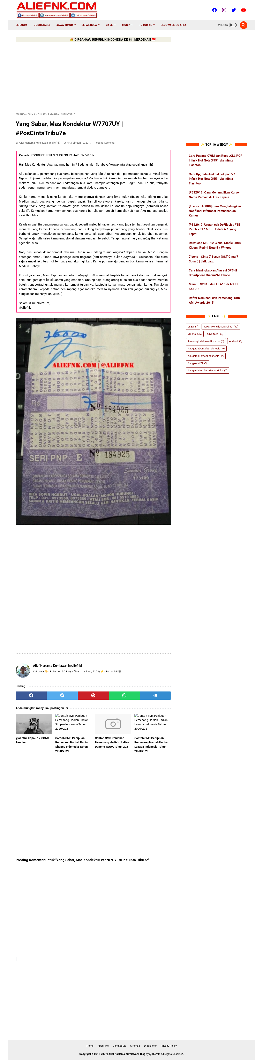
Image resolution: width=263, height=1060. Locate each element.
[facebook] (31, 695)
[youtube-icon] (243, 10)
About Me (103, 1045)
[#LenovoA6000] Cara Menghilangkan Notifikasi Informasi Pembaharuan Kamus (215, 210)
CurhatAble (42, 24)
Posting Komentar (105, 142)
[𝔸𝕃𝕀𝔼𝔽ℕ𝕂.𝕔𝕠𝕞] (59, 10)
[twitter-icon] (233, 10)
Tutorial (145, 24)
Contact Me (119, 1045)
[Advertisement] (93, 76)
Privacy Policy (169, 1045)
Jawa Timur (65, 24)
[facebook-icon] (214, 10)
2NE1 (193, 326)
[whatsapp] (124, 695)
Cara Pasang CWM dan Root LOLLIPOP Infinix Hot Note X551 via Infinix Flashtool (215, 160)
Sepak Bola (89, 24)
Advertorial (215, 333)
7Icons (195, 333)
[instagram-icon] (223, 10)
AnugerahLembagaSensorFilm (207, 370)
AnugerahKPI (198, 363)
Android (235, 341)
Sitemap (135, 1045)
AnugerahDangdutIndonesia (206, 348)
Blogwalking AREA (174, 24)
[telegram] (155, 695)
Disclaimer (150, 1045)
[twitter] (62, 695)
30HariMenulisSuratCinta (220, 326)
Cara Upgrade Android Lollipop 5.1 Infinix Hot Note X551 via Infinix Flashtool (212, 178)
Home (90, 1045)
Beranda (22, 24)
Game (109, 24)
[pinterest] (93, 695)
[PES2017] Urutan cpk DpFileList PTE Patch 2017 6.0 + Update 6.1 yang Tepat (214, 229)
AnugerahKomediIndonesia (206, 355)
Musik (126, 24)
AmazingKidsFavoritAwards (206, 341)
